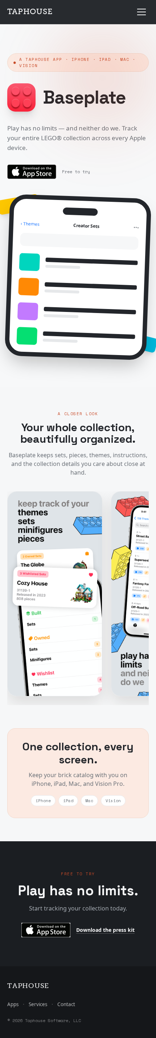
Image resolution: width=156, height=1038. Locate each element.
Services (38, 1004)
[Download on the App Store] (31, 171)
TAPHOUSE (30, 11)
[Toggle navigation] (141, 12)
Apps (13, 1004)
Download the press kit (105, 929)
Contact (66, 1004)
